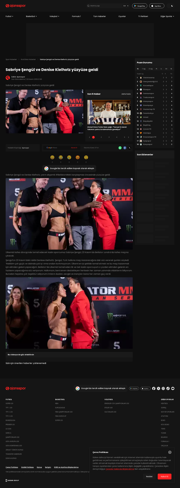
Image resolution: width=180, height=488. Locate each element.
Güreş (163, 408)
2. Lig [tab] (150, 69)
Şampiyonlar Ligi (12, 437)
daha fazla (126, 94)
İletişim (48, 467)
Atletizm (164, 416)
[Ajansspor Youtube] (172, 388)
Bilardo (164, 437)
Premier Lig (10, 424)
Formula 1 (76, 16)
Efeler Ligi (108, 408)
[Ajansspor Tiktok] (168, 388)
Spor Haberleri (11, 59)
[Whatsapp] (120, 147)
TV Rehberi (143, 16)
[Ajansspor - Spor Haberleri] (15, 5)
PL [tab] (156, 69)
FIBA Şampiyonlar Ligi (63, 412)
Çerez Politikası (12, 467)
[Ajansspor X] (158, 388)
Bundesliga (10, 420)
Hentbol (164, 403)
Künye (39, 467)
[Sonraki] (128, 137)
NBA (56, 403)
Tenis (163, 429)
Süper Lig (9, 403)
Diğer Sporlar (166, 16)
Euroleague (60, 408)
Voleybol (53, 16)
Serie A (8, 433)
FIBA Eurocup (60, 416)
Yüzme (163, 433)
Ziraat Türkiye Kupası (14, 450)
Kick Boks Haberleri (28, 59)
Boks (163, 420)
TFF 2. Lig (9, 412)
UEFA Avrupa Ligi (12, 441)
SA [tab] (166, 69)
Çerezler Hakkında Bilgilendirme (120, 469)
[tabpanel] (154, 109)
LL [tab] (161, 69)
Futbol (8, 16)
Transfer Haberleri (14, 454)
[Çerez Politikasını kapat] (169, 452)
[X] (129, 147)
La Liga (8, 429)
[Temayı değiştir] (170, 5)
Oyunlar (122, 16)
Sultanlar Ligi (110, 412)
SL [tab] (138, 69)
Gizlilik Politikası (27, 467)
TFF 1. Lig (9, 408)
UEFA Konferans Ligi (14, 445)
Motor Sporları (167, 412)
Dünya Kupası (11, 458)
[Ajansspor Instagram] (163, 388)
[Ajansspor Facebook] (153, 388)
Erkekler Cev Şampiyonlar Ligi (116, 403)
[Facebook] (124, 147)
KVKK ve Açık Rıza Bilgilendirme (66, 467)
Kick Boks (165, 424)
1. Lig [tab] (143, 69)
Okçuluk (164, 445)
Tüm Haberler (99, 16)
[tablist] (154, 69)
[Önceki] (89, 137)
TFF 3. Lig (9, 416)
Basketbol (30, 16)
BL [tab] (171, 69)
